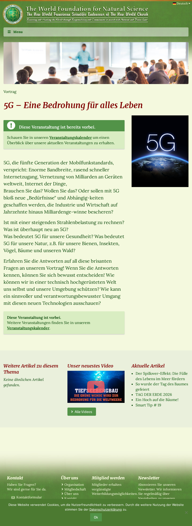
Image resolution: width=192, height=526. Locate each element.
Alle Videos (82, 411)
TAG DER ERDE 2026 (154, 394)
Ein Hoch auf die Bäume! (157, 399)
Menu (18, 32)
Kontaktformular (29, 497)
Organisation (74, 484)
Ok (96, 517)
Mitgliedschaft (75, 489)
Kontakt (70, 498)
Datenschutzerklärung (105, 509)
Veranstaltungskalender (70, 137)
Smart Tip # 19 (148, 405)
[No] (186, 512)
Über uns (71, 494)
